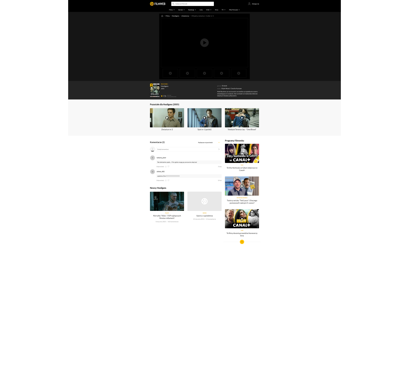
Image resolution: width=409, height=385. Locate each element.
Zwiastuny (185, 16)
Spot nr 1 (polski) (204, 129)
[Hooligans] (154, 90)
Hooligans (175, 16)
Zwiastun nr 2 (167, 129)
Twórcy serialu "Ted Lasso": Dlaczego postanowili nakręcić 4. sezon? (242, 201)
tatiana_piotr (161, 158)
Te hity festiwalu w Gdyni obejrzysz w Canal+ (242, 169)
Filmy (168, 16)
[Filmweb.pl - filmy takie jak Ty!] (157, 4)
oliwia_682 (161, 171)
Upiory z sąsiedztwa (204, 215)
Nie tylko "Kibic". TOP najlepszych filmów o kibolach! (167, 216)
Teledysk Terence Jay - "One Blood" (242, 129)
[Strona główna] (162, 16)
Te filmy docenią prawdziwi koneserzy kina (242, 234)
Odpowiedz (160, 166)
